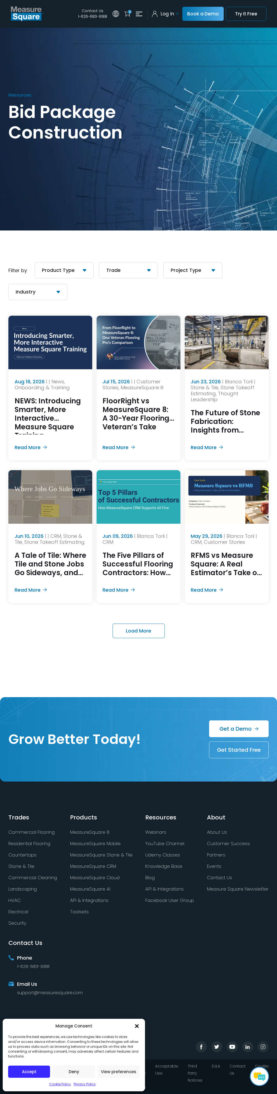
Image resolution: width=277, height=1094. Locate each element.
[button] (137, 1026)
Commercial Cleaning (32, 877)
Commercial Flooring (31, 832)
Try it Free (246, 14)
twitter (216, 1046)
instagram (263, 1046)
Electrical (18, 911)
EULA (216, 1066)
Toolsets (79, 911)
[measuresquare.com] (27, 14)
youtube (232, 1046)
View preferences (118, 1072)
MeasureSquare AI (90, 889)
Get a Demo (235, 729)
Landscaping (22, 889)
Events (214, 866)
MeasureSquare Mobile (95, 843)
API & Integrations (89, 900)
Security (17, 923)
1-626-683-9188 (92, 16)
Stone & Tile (21, 866)
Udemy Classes (162, 855)
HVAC (14, 900)
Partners (216, 855)
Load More (138, 630)
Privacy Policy (85, 1084)
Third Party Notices (195, 1073)
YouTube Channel (164, 843)
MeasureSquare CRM (93, 866)
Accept (29, 1072)
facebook (201, 1046)
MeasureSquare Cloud (95, 877)
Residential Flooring (29, 843)
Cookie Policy (60, 1084)
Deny (74, 1072)
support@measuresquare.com (50, 993)
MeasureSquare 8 (90, 832)
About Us (217, 832)
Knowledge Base (163, 866)
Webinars (155, 832)
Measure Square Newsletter (238, 889)
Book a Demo (203, 14)
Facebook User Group (169, 900)
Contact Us (92, 11)
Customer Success (228, 843)
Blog (150, 877)
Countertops (22, 855)
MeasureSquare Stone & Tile (101, 855)
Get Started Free (239, 750)
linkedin (247, 1046)
